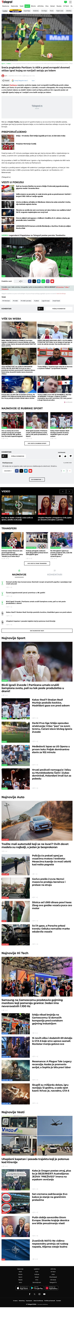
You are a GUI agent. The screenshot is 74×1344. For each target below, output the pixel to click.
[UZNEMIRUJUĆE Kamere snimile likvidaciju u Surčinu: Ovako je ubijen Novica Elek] (8, 228)
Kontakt (58, 1300)
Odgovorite (8, 471)
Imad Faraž (56, 301)
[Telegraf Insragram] (39, 1294)
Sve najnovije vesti (37, 630)
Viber (66, 287)
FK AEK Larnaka (26, 301)
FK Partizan (6, 301)
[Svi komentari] (60, 456)
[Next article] (72, 672)
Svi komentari (37, 479)
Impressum (29, 1300)
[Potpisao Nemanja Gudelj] (8, 146)
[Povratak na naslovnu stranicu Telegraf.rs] (7, 2)
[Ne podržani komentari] (70, 456)
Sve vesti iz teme (37, 563)
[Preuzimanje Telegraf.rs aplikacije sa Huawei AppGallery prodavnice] (51, 1288)
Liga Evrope (46, 301)
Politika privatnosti (49, 1300)
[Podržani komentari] (65, 456)
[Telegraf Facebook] (29, 1294)
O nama (15, 1300)
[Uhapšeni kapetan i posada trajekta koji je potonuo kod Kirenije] (37, 1136)
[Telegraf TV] (44, 1294)
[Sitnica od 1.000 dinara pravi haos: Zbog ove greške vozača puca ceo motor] (16, 911)
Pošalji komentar (58, 308)
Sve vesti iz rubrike (37, 443)
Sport (3, 63)
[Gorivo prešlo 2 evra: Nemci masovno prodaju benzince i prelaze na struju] (16, 888)
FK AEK (15, 301)
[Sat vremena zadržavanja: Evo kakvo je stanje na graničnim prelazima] (16, 1203)
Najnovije (13, 638)
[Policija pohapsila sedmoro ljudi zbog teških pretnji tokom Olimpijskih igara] (37, 540)
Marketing (22, 1300)
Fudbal (8, 63)
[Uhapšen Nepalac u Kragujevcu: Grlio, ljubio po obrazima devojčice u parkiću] (55, 505)
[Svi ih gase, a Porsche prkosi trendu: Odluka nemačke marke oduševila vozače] (16, 934)
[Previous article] (1, 672)
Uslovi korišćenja (61, 293)
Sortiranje (61, 452)
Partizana (13, 85)
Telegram (5, 289)
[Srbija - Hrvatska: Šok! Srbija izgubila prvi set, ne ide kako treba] (8, 138)
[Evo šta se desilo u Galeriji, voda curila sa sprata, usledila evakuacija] (19, 505)
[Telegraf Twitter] (34, 1294)
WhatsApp (60, 287)
